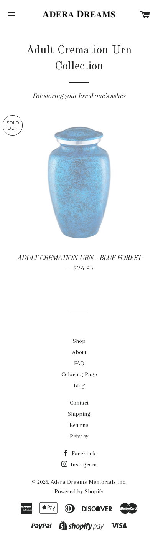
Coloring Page (79, 374)
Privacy (79, 436)
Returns (79, 425)
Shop (79, 340)
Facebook (83, 453)
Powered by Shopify (79, 491)
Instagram (83, 464)
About (79, 352)
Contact (79, 402)
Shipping (79, 413)
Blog (79, 385)
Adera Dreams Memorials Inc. (89, 481)
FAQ (79, 363)
